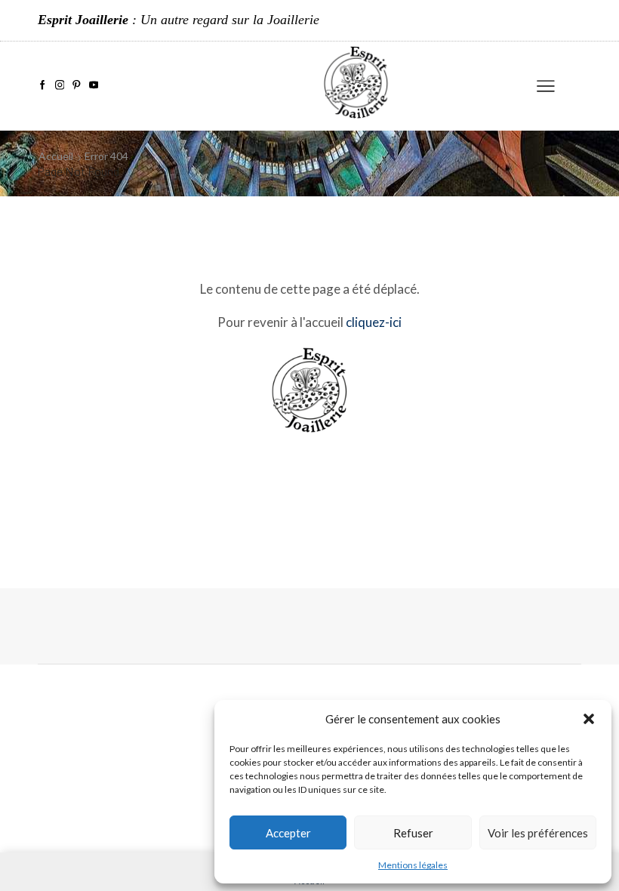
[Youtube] (94, 85)
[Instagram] (60, 85)
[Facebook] (43, 85)
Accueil (55, 156)
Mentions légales (413, 865)
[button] (588, 718)
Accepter (288, 833)
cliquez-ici (374, 322)
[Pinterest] (77, 85)
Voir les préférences (538, 833)
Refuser (413, 833)
